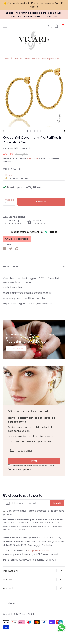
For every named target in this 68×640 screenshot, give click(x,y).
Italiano (10, 603)
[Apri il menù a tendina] (60, 570)
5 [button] (40, 131)
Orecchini (26, 148)
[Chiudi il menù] (5, 26)
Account (8, 588)
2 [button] (30, 131)
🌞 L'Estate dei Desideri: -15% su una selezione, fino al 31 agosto (34, 5)
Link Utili (7, 579)
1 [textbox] (5, 203)
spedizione (32, 158)
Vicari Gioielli (10, 148)
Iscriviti (57, 503)
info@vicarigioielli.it (39, 550)
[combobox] (34, 177)
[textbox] (34, 176)
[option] (34, 96)
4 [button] (37, 131)
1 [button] (27, 131)
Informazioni (10, 570)
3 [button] (34, 131)
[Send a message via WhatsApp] (61, 628)
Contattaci (16, 348)
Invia (34, 460)
